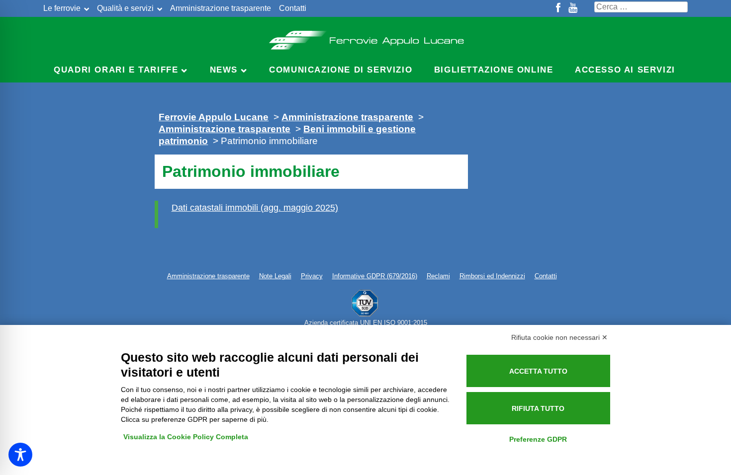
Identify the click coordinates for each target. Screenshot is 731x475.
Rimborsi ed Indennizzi (492, 276)
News (224, 70)
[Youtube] (572, 8)
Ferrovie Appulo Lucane (365, 37)
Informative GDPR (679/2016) (374, 276)
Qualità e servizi (125, 8)
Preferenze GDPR (538, 439)
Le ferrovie (62, 8)
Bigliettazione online (493, 70)
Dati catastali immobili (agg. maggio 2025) (255, 208)
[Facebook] (558, 8)
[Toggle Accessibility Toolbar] (20, 455)
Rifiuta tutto (538, 408)
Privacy (312, 276)
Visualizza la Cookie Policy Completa (185, 437)
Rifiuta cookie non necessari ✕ (559, 337)
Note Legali (275, 276)
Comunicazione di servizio (340, 70)
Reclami (438, 276)
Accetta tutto (538, 371)
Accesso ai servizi (625, 70)
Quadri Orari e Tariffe (116, 70)
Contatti (292, 8)
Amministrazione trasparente (220, 8)
